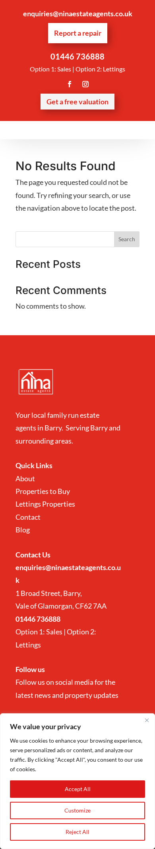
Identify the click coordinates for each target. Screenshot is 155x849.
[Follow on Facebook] (69, 84)
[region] (77, 781)
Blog (22, 529)
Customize (77, 810)
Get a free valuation (77, 101)
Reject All (77, 831)
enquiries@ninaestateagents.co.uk (77, 13)
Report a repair (77, 33)
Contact (28, 517)
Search (126, 239)
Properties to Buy (42, 491)
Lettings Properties (45, 503)
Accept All (78, 789)
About (25, 478)
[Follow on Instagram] (85, 84)
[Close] (146, 720)
